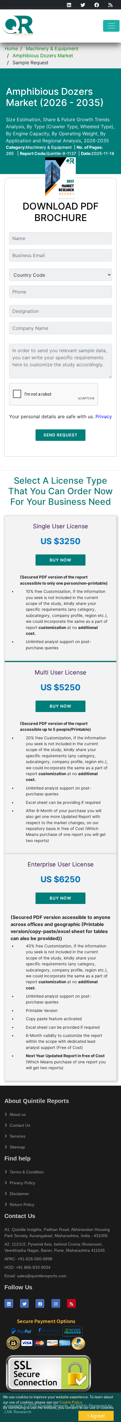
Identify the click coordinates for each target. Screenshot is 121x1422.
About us (17, 1114)
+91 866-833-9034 (33, 1267)
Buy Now (60, 560)
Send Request (60, 435)
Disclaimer (19, 1193)
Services (17, 1136)
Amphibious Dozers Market (43, 55)
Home (11, 48)
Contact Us (19, 1125)
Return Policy (21, 1204)
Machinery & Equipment (52, 48)
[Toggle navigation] (111, 26)
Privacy (103, 416)
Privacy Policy (22, 1182)
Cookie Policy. (71, 1402)
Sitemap (17, 1147)
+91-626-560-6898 (34, 1258)
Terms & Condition (26, 1172)
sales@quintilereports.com (41, 1275)
